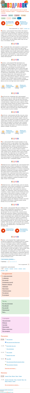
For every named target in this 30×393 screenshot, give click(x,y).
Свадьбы (4, 325)
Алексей (7, 376)
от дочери (23, 15)
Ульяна (20, 376)
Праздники (5, 288)
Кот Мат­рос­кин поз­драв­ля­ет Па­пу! (10, 23)
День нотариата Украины (11, 364)
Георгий (7, 379)
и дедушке (17, 15)
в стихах (26, 28)
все (28, 28)
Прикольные (5, 310)
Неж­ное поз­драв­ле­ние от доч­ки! (23, 86)
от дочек (3, 18)
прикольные (4, 15)
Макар (6, 381)
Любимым (5, 286)
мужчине (11, 268)
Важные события (7, 284)
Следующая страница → (8, 259)
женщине (7, 268)
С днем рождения (7, 276)
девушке (20, 268)
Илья (10, 376)
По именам (5, 293)
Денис (15, 379)
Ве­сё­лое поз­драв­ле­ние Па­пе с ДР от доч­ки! (24, 23)
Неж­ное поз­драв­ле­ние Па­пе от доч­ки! (10, 86)
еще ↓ (19, 18)
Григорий (11, 379)
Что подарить (6, 331)
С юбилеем (5, 278)
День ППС (8, 359)
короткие (11, 15)
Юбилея (4, 323)
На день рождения (7, 303)
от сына (14, 18)
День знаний (9, 352)
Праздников (5, 327)
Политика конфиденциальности (6, 389)
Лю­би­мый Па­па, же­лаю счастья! (10, 229)
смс (18, 28)
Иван (23, 379)
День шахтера (9, 339)
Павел (17, 376)
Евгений (19, 379)
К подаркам (5, 295)
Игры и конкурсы (7, 329)
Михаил (10, 381)
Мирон (13, 376)
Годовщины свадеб (7, 282)
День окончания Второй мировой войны (15, 362)
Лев (25, 379)
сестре (24, 268)
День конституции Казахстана (13, 342)
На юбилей (5, 305)
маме (7, 270)
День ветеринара (10, 349)
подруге (15, 268)
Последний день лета (11, 346)
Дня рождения (6, 320)
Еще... (4, 312)
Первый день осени (10, 355)
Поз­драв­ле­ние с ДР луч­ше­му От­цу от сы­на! (24, 230)
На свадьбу (5, 280)
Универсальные (6, 291)
